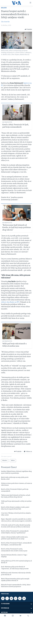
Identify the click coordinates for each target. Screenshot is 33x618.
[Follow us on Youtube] (11, 598)
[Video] (20, 615)
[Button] (28, 29)
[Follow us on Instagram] (15, 598)
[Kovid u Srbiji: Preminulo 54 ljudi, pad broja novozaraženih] (16, 112)
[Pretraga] (28, 615)
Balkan (4, 8)
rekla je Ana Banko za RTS (10, 302)
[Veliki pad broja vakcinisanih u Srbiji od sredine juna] (16, 331)
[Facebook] (5, 615)
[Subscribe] (24, 598)
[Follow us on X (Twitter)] (7, 598)
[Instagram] (13, 615)
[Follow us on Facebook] (3, 598)
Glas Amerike (5, 21)
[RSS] (20, 598)
